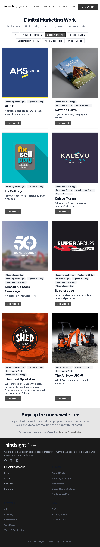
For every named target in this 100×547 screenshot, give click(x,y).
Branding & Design (61, 478)
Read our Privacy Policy (70, 432)
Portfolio (49, 7)
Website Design (75, 41)
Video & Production (53, 41)
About (7, 478)
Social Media (10, 519)
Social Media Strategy (28, 41)
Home (26, 7)
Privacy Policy (59, 514)
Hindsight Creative (44, 541)
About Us (63, 7)
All (16, 35)
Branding (8, 514)
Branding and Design (32, 35)
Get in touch (88, 6)
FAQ (73, 7)
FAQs (55, 509)
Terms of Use (59, 519)
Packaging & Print (77, 35)
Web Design (58, 483)
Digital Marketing (55, 35)
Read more (11, 123)
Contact (8, 483)
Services (36, 7)
